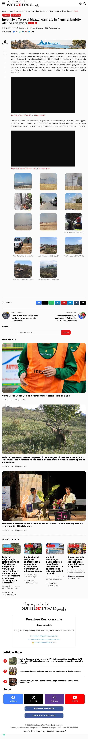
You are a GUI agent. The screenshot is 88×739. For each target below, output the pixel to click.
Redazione (9, 400)
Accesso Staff (61, 731)
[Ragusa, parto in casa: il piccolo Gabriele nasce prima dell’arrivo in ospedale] (13, 671)
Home (4, 11)
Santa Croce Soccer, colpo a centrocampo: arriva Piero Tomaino (36, 396)
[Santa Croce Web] (23, 3)
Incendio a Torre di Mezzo (21, 115)
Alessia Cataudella (77, 576)
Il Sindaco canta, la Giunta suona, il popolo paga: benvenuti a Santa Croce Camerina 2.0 (48, 681)
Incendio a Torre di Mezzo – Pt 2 (23, 169)
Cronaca (18, 11)
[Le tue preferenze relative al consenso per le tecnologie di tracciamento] (4, 735)
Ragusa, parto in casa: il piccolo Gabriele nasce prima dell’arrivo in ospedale (75, 562)
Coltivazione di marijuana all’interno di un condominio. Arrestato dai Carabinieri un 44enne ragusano (33, 564)
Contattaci (50, 731)
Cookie (31, 731)
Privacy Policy (40, 731)
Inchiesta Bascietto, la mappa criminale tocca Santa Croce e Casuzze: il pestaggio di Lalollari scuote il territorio (54, 565)
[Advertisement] (48, 289)
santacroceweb (39, 115)
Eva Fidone (10, 28)
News (11, 11)
